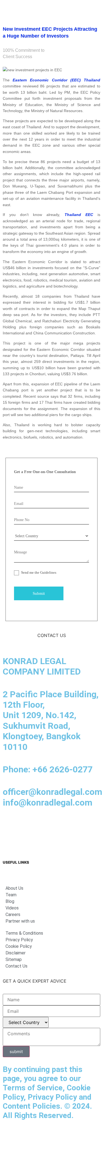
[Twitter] (70, 824)
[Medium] (40, 824)
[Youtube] (55, 824)
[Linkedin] (9, 824)
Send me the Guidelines (38, 572)
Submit (39, 593)
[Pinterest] (85, 824)
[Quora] (9, 840)
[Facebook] (25, 824)
